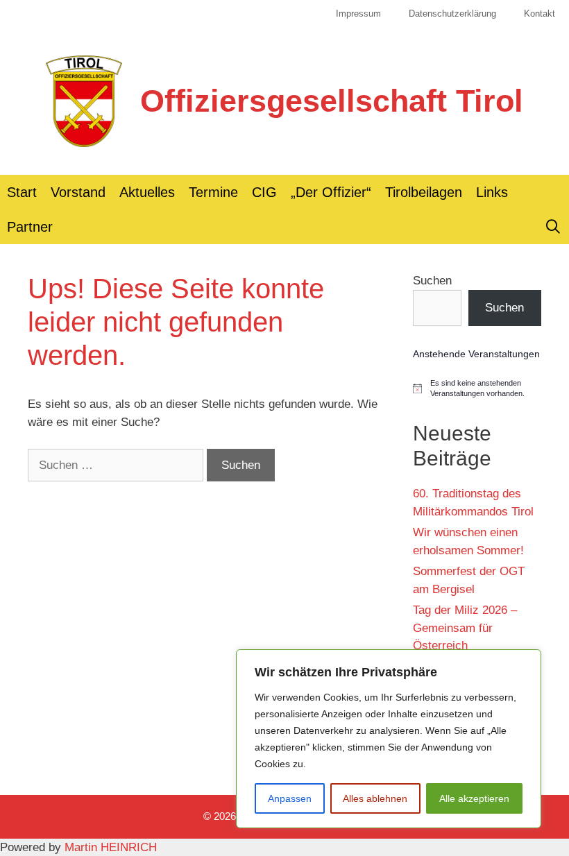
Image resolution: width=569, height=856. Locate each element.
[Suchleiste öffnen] (553, 226)
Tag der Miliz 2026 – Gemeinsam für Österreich (465, 628)
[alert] (477, 388)
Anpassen (290, 798)
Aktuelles (147, 192)
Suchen (432, 280)
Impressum (358, 13)
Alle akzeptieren (474, 798)
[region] (388, 738)
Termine (213, 192)
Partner (30, 226)
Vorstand (78, 192)
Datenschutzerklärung (452, 13)
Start (22, 192)
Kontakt (539, 13)
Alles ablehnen (375, 798)
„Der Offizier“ (331, 192)
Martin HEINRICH (111, 847)
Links (492, 192)
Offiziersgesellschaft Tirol (331, 101)
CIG (264, 192)
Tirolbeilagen (423, 192)
